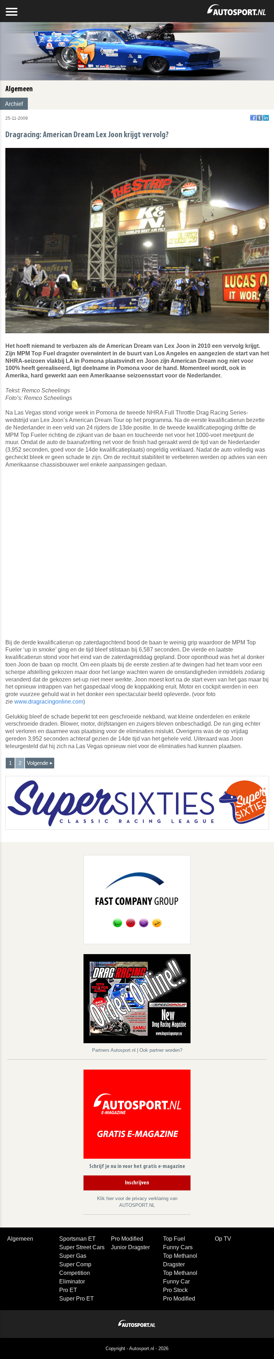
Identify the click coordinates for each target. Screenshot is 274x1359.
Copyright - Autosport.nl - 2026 (137, 1348)
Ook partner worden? (160, 1050)
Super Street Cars (82, 1247)
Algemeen (20, 1239)
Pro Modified (127, 1239)
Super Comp (75, 1264)
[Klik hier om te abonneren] (137, 1115)
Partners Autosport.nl (114, 1050)
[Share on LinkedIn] (266, 118)
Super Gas (72, 1256)
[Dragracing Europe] (137, 1000)
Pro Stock (175, 1290)
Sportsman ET (77, 1239)
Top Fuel (174, 1239)
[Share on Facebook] (253, 118)
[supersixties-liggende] (137, 802)
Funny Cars (178, 1247)
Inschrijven (137, 1183)
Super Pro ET (76, 1299)
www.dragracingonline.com (48, 702)
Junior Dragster (130, 1247)
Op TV (223, 1239)
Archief (14, 104)
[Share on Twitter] (260, 118)
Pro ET (68, 1290)
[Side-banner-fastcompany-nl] (137, 899)
